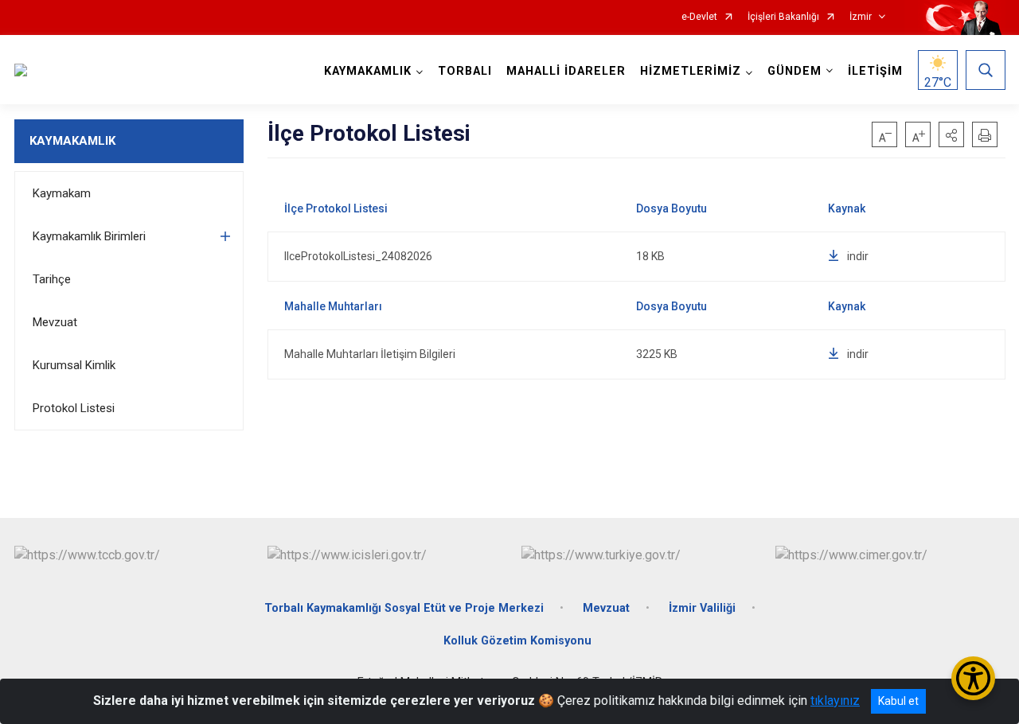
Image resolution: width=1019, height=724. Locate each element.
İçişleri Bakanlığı (783, 17)
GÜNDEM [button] (794, 71)
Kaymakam (62, 193)
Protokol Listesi (74, 408)
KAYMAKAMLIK (72, 141)
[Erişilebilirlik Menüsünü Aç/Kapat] (973, 678)
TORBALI (465, 71)
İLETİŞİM (875, 71)
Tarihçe (52, 279)
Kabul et (898, 701)
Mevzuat (55, 322)
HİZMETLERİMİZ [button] (690, 71)
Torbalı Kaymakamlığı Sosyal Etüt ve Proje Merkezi (404, 608)
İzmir (860, 17)
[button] (951, 134)
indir (858, 256)
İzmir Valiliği (702, 608)
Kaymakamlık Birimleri (89, 236)
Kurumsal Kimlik (74, 365)
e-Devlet (699, 17)
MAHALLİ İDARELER (566, 71)
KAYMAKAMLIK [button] (368, 71)
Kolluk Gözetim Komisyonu (517, 641)
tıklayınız (835, 700)
